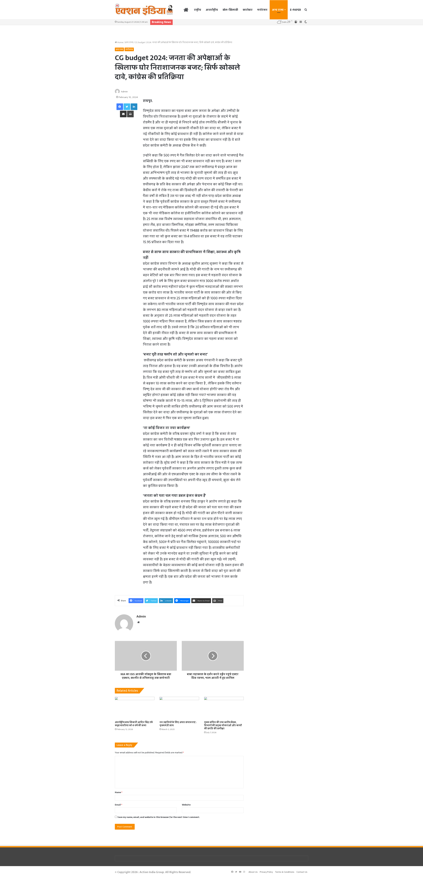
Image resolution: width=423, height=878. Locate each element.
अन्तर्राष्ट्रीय (212, 10)
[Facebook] (119, 106)
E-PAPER (295, 10)
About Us (253, 872)
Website (186, 804)
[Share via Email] (123, 114)
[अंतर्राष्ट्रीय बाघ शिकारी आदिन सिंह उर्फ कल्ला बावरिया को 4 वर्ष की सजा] (134, 708)
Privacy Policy (266, 872)
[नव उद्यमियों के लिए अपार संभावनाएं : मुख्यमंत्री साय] (179, 708)
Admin (124, 91)
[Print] (130, 114)
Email (118, 804)
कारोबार (247, 10)
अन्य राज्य (278, 10)
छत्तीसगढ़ (129, 49)
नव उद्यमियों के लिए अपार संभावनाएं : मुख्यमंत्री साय (178, 723)
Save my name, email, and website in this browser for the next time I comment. (158, 817)
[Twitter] (127, 106)
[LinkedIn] (134, 106)
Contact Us (301, 872)
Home (120, 42)
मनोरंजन (262, 10)
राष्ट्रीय (197, 10)
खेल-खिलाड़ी (230, 10)
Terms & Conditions (284, 872)
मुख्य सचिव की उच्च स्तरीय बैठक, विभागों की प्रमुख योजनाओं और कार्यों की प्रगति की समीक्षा (223, 725)
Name (118, 792)
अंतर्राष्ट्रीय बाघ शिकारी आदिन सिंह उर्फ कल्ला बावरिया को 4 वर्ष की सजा (134, 723)
